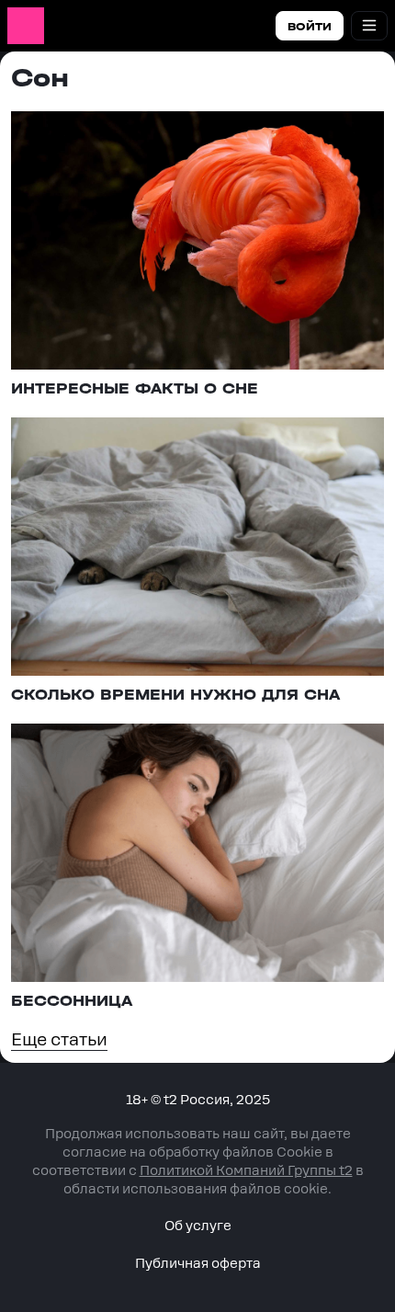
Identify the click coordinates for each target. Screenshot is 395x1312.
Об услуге (197, 1225)
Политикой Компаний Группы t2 (246, 1170)
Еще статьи (59, 1039)
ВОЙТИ (310, 26)
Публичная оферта (198, 1263)
